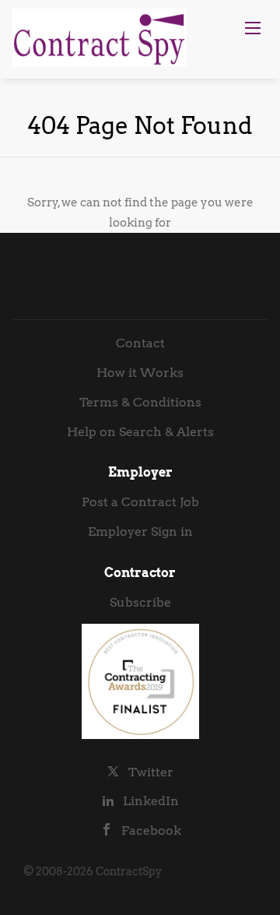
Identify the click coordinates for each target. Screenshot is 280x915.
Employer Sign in (140, 531)
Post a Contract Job (140, 501)
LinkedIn (151, 801)
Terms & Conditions (140, 402)
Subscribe (140, 602)
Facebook (151, 830)
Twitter (150, 772)
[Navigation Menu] (253, 28)
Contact (140, 343)
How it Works (140, 372)
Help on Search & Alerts (140, 431)
